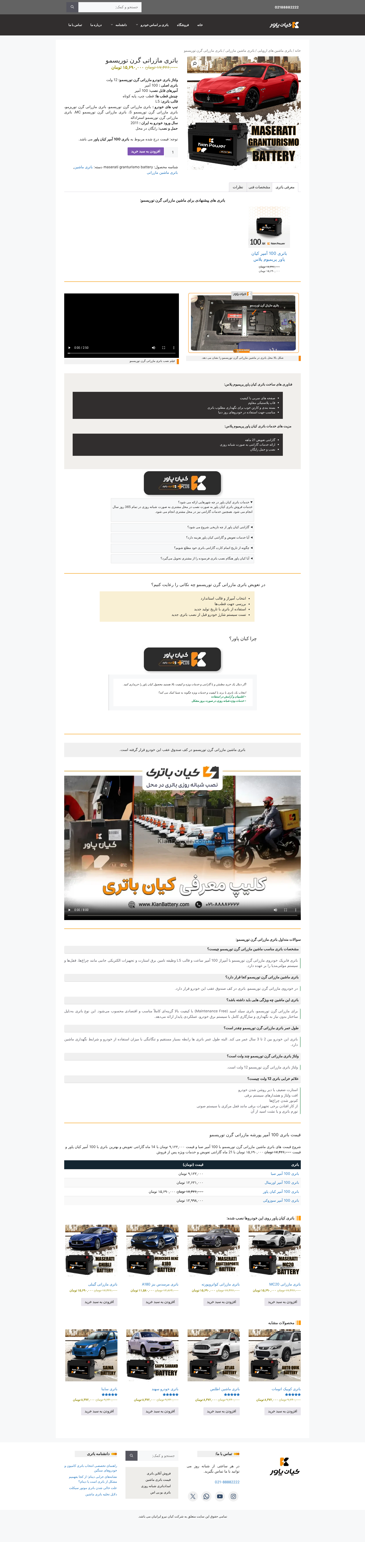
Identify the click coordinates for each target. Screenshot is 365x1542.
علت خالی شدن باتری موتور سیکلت (93, 1488)
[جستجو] (72, 7)
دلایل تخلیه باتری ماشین (101, 1494)
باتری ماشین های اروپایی (274, 51)
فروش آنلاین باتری (159, 1473)
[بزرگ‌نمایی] (295, 296)
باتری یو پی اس (160, 1492)
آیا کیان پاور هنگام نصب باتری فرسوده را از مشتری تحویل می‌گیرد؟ (205, 558)
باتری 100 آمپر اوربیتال (282, 1182)
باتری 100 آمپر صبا (285, 1173)
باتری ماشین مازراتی (240, 51)
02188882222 (287, 7)
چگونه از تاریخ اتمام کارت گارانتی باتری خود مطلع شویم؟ (211, 548)
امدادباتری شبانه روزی (156, 1486)
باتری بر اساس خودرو (155, 25)
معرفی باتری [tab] (285, 187)
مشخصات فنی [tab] (259, 187)
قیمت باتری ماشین (158, 1480)
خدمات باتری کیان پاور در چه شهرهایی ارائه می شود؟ (213, 502)
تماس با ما (75, 25)
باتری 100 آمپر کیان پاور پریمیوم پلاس (269, 256)
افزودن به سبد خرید (145, 151)
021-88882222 (227, 1482)
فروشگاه (183, 25)
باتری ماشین (83, 167)
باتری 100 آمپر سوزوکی (281, 1200)
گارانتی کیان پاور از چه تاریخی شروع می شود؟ (218, 527)
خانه (200, 25)
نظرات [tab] (238, 187)
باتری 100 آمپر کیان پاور (281, 1191)
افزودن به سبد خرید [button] (282, 1302)
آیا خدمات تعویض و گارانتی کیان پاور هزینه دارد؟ (217, 537)
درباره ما (96, 25)
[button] (194, 64)
